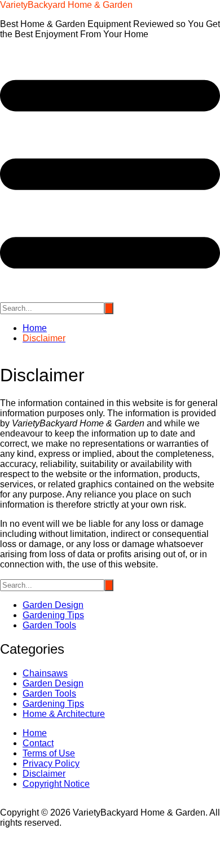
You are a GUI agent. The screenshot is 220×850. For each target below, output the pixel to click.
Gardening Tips (53, 615)
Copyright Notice (56, 784)
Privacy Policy (51, 763)
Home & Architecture (64, 714)
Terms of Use (49, 753)
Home (35, 733)
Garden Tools (49, 625)
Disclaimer (44, 773)
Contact (38, 743)
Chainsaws (45, 673)
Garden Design (53, 605)
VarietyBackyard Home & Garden (66, 5)
